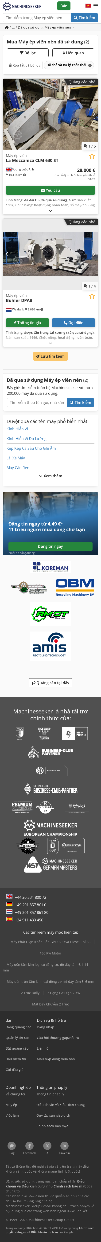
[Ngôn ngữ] (88, 5)
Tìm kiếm (86, 17)
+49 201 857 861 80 (31, 912)
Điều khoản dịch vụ (44, 1232)
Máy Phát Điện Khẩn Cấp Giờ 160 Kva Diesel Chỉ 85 (50, 942)
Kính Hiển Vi (17, 429)
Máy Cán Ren (18, 467)
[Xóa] (89, 65)
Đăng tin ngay (50, 546)
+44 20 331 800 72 (30, 897)
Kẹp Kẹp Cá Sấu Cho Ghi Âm (31, 448)
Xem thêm (52, 476)
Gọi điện (75, 322)
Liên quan (74, 52)
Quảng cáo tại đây (52, 682)
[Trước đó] (7, 114)
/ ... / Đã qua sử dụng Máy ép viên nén (40, 27)
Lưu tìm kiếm (52, 356)
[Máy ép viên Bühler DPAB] (50, 254)
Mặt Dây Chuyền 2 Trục (50, 1004)
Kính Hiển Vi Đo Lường (27, 438)
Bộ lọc (29, 52)
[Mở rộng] (50, 210)
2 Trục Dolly (30, 993)
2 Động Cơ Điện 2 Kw (63, 993)
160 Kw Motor (50, 953)
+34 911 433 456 (29, 920)
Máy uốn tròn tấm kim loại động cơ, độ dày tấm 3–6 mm (50, 981)
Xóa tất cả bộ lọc (26, 65)
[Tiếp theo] (94, 114)
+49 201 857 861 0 (30, 904)
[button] (95, 5)
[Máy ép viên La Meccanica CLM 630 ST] (50, 114)
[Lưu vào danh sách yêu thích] (92, 156)
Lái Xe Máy (16, 458)
